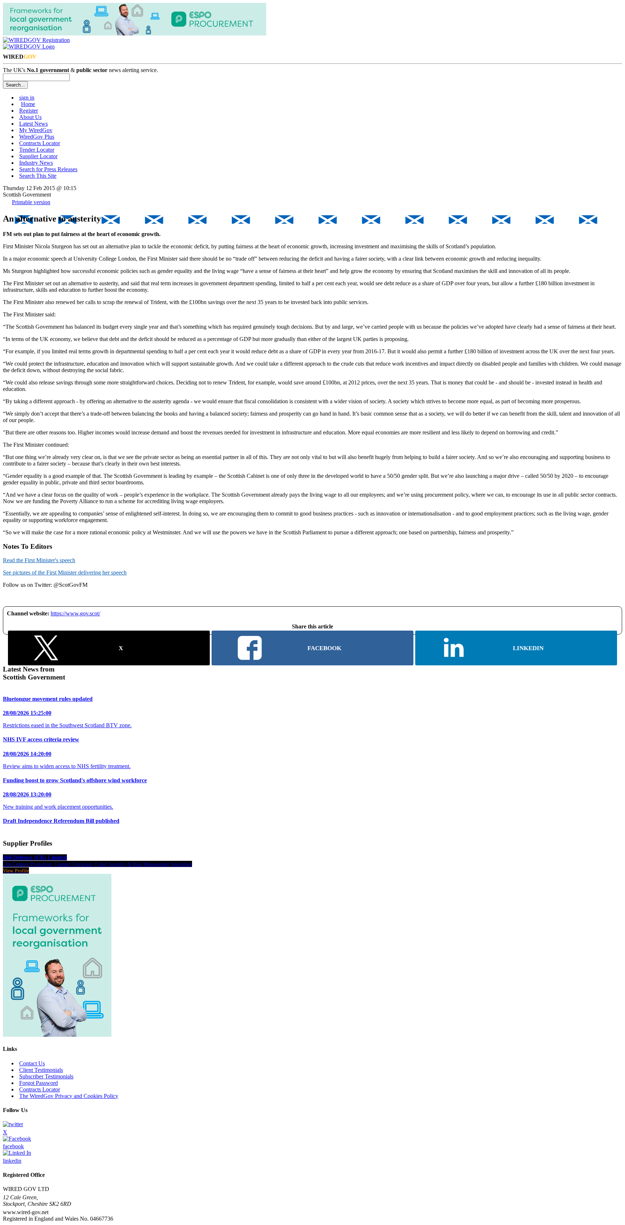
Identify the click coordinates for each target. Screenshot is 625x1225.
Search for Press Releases (48, 169)
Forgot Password (38, 1083)
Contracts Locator (39, 143)
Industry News (36, 163)
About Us (30, 117)
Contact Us (32, 1063)
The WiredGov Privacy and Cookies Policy (68, 1096)
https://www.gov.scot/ (75, 613)
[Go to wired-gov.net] (29, 46)
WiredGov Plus (36, 137)
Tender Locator (36, 150)
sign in (26, 97)
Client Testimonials (41, 1070)
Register (28, 111)
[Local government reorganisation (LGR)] (57, 1035)
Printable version (31, 202)
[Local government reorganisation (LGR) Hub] (134, 33)
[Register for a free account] (36, 40)
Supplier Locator (38, 156)
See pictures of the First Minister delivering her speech (65, 572)
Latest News (33, 124)
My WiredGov (35, 130)
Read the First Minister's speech (39, 560)
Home (28, 104)
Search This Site (37, 176)
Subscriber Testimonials (46, 1076)
